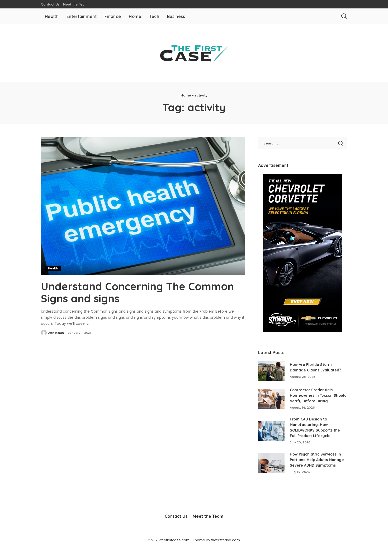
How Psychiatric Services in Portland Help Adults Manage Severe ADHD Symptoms (317, 460)
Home (186, 95)
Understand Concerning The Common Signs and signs (137, 292)
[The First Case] (194, 53)
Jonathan (56, 333)
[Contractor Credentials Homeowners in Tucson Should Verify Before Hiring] (271, 399)
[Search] (344, 16)
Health (53, 268)
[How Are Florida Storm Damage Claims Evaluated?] (271, 371)
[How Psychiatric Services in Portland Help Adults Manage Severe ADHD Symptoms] (271, 463)
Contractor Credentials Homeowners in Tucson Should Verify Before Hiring (318, 395)
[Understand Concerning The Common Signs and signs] (143, 206)
